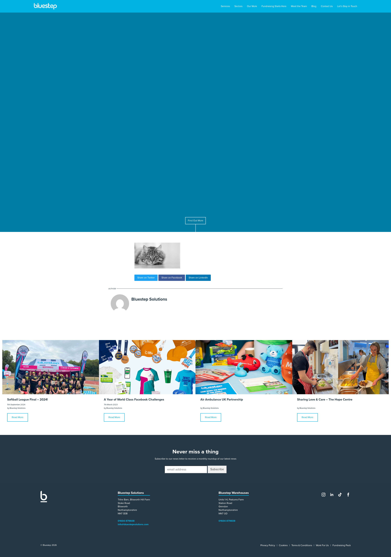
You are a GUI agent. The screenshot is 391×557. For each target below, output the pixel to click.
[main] (195, 248)
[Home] (43, 501)
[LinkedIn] (332, 494)
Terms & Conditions (301, 545)
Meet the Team (299, 6)
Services (225, 6)
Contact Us (327, 6)
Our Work (252, 6)
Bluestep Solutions (149, 299)
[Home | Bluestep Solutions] (45, 6)
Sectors (238, 6)
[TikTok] (340, 494)
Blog (313, 6)
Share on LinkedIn (198, 277)
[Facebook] (348, 494)
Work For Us (322, 545)
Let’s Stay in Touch (347, 6)
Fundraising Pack (342, 545)
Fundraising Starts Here (273, 6)
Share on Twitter (146, 277)
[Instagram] (323, 494)
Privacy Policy (267, 545)
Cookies (283, 545)
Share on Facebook (171, 277)
